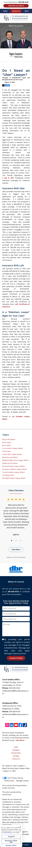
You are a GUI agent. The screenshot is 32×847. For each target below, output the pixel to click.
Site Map (16, 756)
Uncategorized (8, 475)
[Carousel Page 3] (20, 540)
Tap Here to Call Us (16, 6)
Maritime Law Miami (10, 457)
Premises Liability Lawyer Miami (14, 469)
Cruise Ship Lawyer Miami (12, 454)
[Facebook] (20, 725)
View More (16, 549)
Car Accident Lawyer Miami (12, 448)
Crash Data (6, 451)
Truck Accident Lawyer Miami (13, 472)
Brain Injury (6, 442)
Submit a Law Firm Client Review (16, 557)
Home (5, 11)
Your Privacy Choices (15, 778)
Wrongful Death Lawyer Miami (14, 478)
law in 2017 (9, 178)
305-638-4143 (14, 688)
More (27, 11)
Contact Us (16, 11)
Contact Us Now (16, 658)
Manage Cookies (22, 781)
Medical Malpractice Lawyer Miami (15, 460)
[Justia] (25, 725)
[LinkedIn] (12, 725)
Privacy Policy (16, 753)
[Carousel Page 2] (16, 540)
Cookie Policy (9, 781)
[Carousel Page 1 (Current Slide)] (11, 540)
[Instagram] (7, 725)
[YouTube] (16, 725)
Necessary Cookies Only (11, 841)
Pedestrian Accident (10, 463)
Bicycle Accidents (8, 439)
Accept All (11, 836)
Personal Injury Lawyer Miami (13, 466)
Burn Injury (6, 445)
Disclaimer (16, 750)
